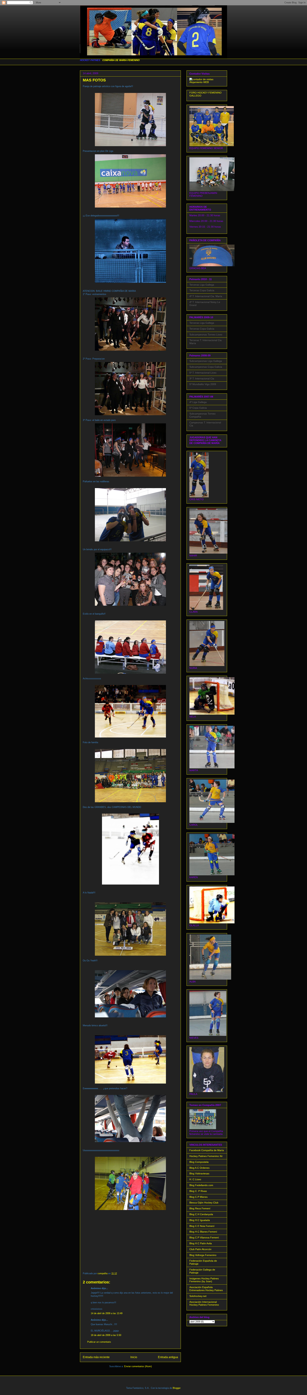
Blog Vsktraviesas (199, 1173)
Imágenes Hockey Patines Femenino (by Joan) (204, 1280)
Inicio (133, 1357)
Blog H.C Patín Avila (200, 1243)
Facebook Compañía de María (206, 1150)
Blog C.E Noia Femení (201, 1226)
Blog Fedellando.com (201, 1185)
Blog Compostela (199, 1162)
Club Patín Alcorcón (200, 1249)
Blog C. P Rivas (198, 1191)
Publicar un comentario (99, 1342)
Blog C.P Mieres (198, 1196)
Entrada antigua (168, 1357)
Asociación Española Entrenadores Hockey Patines (206, 1289)
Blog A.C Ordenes (199, 1167)
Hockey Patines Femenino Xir (206, 1156)
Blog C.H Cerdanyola (201, 1214)
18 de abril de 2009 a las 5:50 (106, 1335)
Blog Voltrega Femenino (202, 1255)
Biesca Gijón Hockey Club (203, 1202)
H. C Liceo (195, 1179)
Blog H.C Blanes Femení (203, 1231)
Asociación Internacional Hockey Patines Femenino (204, 1303)
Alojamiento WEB (199, 82)
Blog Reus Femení (199, 1208)
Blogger (176, 1388)
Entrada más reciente (96, 1357)
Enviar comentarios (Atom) (138, 1366)
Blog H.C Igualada (199, 1220)
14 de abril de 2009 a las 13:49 (106, 1313)
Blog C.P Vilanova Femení (204, 1237)
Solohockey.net (197, 1296)
